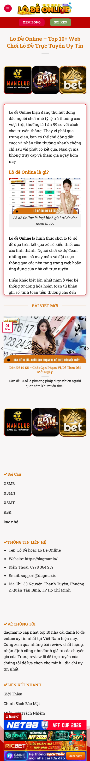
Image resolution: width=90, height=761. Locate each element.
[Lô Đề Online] (45, 8)
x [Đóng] (12, 716)
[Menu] (8, 8)
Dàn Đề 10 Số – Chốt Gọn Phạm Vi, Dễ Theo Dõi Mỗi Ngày (45, 370)
